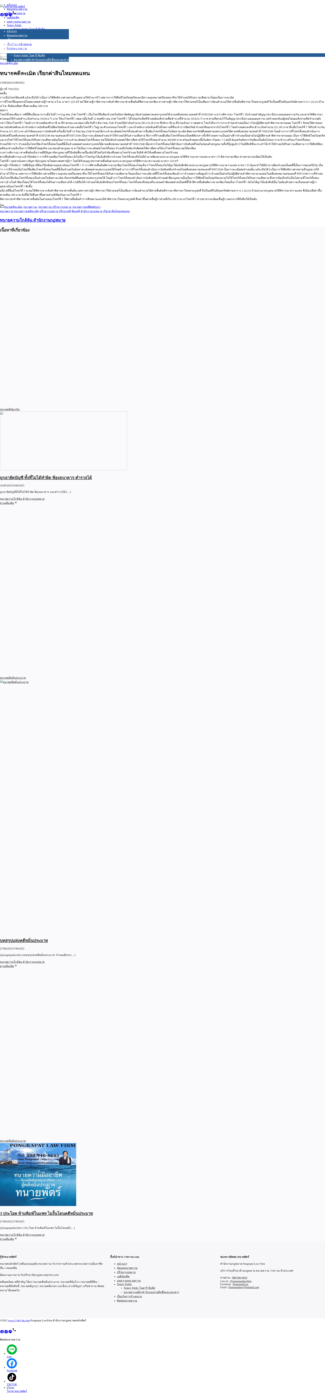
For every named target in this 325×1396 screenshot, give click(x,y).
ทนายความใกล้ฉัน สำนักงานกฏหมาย (33, 220)
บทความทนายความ (19, 48)
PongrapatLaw (240, 1284)
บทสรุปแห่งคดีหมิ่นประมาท (24, 940)
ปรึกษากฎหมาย (16, 39)
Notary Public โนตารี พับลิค (29, 55)
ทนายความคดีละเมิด (26, 211)
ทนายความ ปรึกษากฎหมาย (54, 207)
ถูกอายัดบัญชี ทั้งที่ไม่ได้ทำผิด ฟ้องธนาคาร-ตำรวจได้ (46, 477)
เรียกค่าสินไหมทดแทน (116, 211)
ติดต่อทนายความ (17, 74)
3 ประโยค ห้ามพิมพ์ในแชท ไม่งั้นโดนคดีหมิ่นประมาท (46, 1213)
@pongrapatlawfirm (240, 1281)
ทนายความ (30, 207)
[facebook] (2, 15)
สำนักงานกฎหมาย (91, 211)
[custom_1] (14, 15)
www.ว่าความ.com (19, 1320)
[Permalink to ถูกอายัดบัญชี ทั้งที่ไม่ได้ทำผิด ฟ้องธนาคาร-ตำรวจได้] (63, 469)
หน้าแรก (12, 31)
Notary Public (14, 51)
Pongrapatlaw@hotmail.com (244, 1287)
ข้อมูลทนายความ (17, 35)
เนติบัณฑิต (13, 43)
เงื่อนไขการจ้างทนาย (19, 70)
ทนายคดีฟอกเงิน (10, 409)
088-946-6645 (239, 1277)
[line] (10, 15)
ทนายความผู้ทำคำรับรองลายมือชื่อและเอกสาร (41, 59)
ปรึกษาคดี (65, 211)
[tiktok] (6, 15)
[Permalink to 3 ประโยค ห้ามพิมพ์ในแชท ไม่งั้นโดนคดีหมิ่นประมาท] (38, 1205)
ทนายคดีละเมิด (13, 207)
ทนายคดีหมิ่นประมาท (13, 677)
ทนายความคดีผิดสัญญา (86, 207)
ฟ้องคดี (75, 211)
